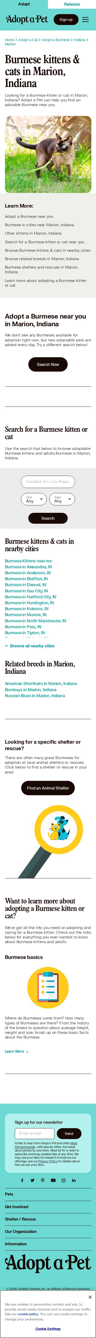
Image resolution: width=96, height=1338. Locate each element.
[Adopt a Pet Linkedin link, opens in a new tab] (74, 1180)
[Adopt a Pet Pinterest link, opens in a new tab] (44, 1180)
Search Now (48, 364)
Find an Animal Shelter (48, 788)
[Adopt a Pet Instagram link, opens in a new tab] (65, 1180)
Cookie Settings (48, 1329)
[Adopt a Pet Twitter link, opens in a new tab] (34, 1180)
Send (69, 1133)
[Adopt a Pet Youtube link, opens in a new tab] (54, 1180)
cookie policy (28, 1314)
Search (47, 518)
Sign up (66, 19)
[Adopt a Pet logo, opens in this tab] (48, 1268)
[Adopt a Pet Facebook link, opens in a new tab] (23, 1180)
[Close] (90, 1297)
